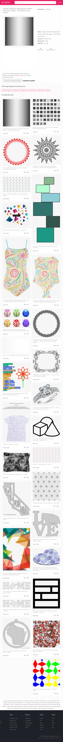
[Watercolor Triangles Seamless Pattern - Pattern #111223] (16, 462)
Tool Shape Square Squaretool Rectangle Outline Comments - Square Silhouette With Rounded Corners (45, 341)
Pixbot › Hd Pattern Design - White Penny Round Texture (15, 194)
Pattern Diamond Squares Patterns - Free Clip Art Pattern (45, 689)
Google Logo (13, 729)
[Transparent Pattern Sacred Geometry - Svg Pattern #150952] (46, 486)
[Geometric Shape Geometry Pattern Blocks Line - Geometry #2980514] (46, 210)
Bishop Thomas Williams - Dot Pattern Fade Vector (16, 355)
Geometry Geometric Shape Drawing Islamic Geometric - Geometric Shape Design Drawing (45, 167)
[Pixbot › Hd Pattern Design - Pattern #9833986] (46, 455)
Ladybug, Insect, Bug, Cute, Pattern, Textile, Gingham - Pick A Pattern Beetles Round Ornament (16, 330)
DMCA (52, 738)
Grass (53, 722)
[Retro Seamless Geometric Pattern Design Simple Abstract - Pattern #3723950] (46, 634)
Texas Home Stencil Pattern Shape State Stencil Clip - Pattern (16, 610)
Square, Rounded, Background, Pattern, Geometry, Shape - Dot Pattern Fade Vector (16, 129)
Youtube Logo (13, 722)
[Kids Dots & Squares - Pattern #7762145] (16, 422)
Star (53, 725)
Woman (42, 725)
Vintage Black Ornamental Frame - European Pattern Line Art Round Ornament (46, 375)
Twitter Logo (13, 720)
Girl (40, 720)
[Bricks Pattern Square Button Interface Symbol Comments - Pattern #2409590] (46, 593)
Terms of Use (58, 738)
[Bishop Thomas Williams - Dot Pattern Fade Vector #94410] (16, 346)
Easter (27, 727)
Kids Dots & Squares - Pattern (10, 444)
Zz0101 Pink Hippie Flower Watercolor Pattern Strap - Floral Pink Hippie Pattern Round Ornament (16, 300)
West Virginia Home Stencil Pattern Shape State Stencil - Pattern (15, 592)
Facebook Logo (13, 725)
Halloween (28, 720)
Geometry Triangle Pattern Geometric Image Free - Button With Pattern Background (16, 574)
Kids (41, 729)
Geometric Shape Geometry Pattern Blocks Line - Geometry (45, 247)
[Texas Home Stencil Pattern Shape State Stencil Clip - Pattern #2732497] (16, 604)
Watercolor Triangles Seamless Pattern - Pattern (15, 474)
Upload (59, 2)
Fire (53, 720)
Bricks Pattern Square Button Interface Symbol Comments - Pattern (45, 611)
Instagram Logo (14, 718)
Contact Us (46, 738)
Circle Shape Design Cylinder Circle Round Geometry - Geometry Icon (43, 439)
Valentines (28, 725)
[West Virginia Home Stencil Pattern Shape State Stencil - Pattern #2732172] (16, 586)
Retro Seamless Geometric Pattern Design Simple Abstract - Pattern (45, 650)
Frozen (41, 718)
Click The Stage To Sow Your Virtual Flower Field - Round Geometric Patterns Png (16, 394)
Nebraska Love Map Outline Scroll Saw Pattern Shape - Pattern (45, 540)
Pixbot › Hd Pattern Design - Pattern (42, 464)
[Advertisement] (18, 59)
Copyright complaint (29, 80)
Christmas (27, 718)
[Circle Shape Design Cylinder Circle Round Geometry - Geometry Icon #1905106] (46, 426)
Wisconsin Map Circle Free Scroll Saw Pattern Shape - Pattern (14, 651)
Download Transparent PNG (12, 80)
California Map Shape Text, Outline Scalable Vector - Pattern (16, 519)
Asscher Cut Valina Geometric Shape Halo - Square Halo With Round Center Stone (46, 408)
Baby (41, 722)
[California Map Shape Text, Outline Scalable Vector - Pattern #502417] (16, 499)
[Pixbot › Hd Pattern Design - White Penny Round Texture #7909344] (16, 184)
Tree (53, 727)
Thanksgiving (28, 722)
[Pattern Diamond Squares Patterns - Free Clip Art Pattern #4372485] (46, 673)
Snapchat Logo (13, 727)
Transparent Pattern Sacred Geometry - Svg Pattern (46, 503)
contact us (18, 75)
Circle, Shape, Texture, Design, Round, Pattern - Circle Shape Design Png (15, 168)
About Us (40, 738)
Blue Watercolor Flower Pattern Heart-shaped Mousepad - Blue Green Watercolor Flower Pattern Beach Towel (46, 569)
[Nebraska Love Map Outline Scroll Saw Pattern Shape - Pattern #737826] (46, 524)
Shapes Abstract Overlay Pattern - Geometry (14, 230)
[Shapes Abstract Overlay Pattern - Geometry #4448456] (16, 216)
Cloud (53, 718)
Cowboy (42, 727)
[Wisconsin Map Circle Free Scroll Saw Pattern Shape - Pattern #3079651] (16, 633)
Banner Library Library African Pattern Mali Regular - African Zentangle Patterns (46, 128)
